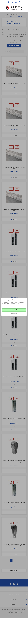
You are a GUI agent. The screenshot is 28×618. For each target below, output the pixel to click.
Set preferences (14, 313)
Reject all (14, 306)
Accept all (14, 310)
